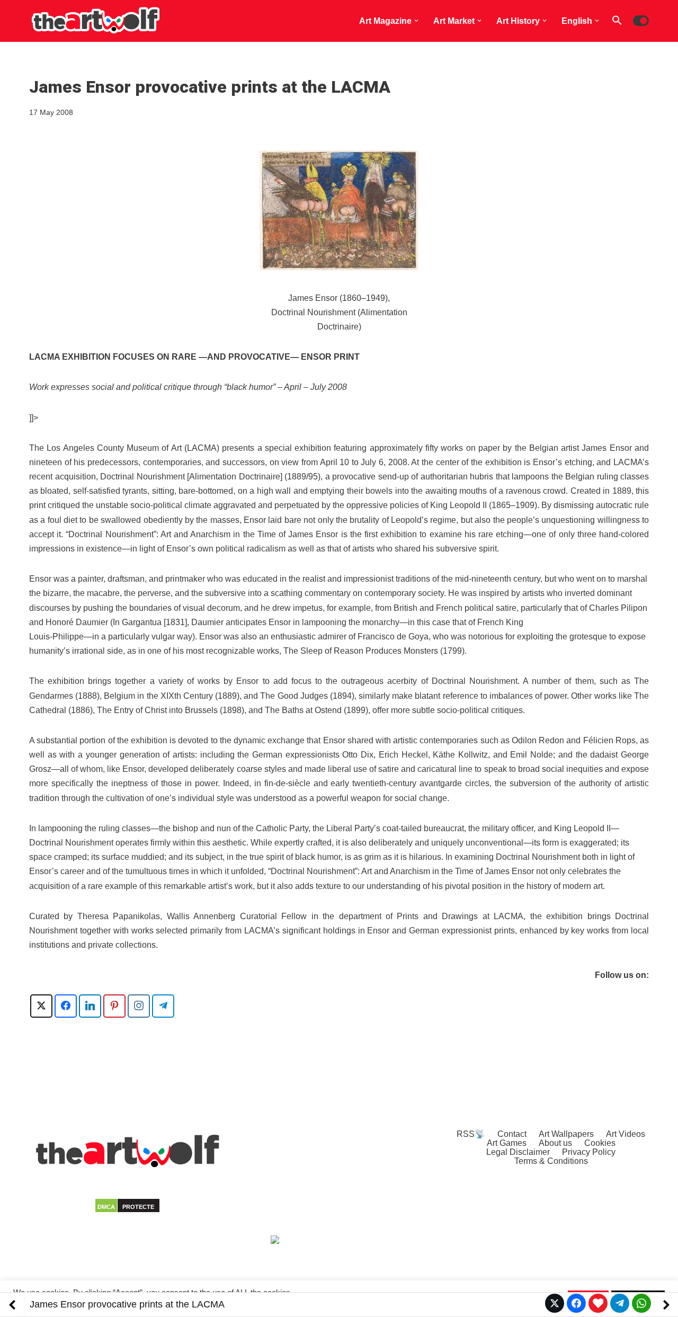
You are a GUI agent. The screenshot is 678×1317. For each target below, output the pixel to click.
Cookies (599, 1142)
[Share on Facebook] (576, 1303)
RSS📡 (471, 1133)
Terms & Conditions (551, 1160)
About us (555, 1142)
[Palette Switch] (641, 21)
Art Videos (625, 1133)
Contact (512, 1133)
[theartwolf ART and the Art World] (95, 21)
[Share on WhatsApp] (641, 1303)
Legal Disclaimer (518, 1151)
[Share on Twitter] (554, 1303)
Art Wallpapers (566, 1133)
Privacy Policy (588, 1151)
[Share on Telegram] (619, 1303)
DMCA (106, 1207)
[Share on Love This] (598, 1303)
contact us (209, 1247)
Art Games (507, 1142)
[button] (416, 21)
